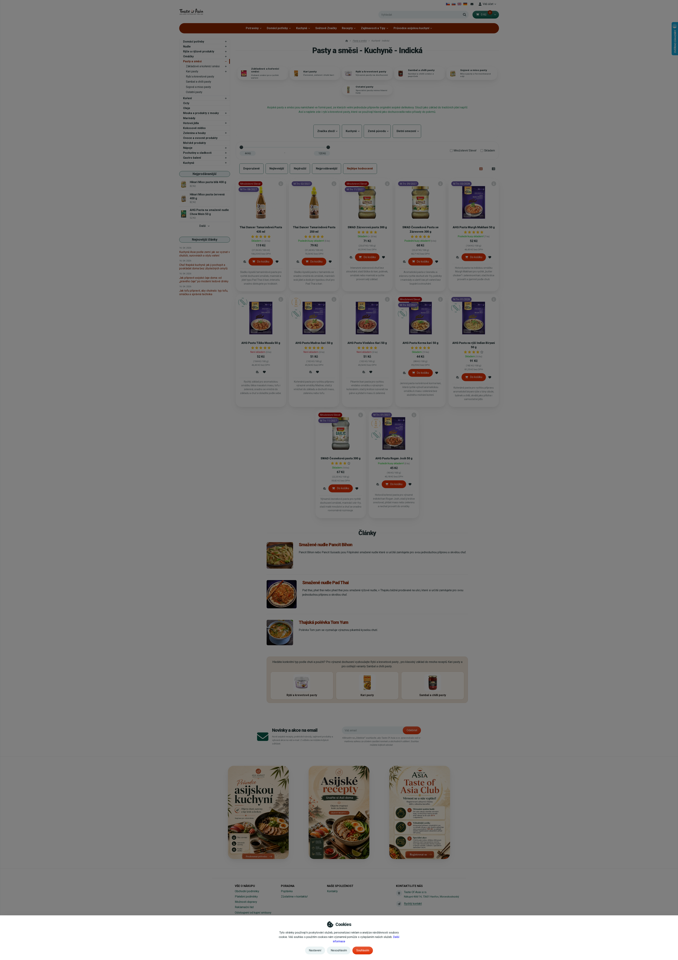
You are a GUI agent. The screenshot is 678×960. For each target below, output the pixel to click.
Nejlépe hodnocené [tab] (360, 168)
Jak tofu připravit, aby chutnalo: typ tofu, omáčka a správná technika (203, 292)
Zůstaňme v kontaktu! (294, 896)
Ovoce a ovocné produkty (200, 138)
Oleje (186, 108)
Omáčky (188, 56)
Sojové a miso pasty (198, 87)
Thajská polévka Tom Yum (323, 622)
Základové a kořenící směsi (203, 66)
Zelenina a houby (194, 133)
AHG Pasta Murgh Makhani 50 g (474, 227)
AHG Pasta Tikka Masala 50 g (260, 343)
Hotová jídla (191, 123)
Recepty (347, 28)
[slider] (241, 147)
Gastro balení (192, 157)
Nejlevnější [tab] (276, 168)
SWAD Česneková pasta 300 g (341, 458)
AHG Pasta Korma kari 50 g (420, 343)
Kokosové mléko (194, 128)
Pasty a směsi (192, 61)
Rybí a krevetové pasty (200, 76)
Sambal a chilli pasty (198, 81)
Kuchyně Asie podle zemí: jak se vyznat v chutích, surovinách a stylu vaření (204, 253)
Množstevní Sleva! (465, 150)
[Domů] (191, 11)
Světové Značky (326, 28)
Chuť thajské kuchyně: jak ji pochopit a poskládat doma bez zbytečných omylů (203, 266)
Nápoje (187, 148)
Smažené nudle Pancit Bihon (325, 544)
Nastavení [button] (315, 950)
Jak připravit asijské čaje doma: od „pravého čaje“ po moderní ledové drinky (203, 279)
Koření (187, 98)
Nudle (187, 46)
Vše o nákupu (245, 886)
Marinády (189, 118)
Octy (186, 103)
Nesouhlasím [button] (339, 950)
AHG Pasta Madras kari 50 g (314, 343)
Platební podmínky (246, 896)
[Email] (472, 4)
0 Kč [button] (486, 14)
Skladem (489, 150)
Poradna (288, 886)
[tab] (481, 169)
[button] (495, 15)
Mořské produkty (194, 143)
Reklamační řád (244, 907)
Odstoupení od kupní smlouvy (253, 912)
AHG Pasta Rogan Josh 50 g (393, 458)
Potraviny (252, 28)
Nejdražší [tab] (300, 168)
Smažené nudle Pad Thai (325, 582)
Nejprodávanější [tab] (326, 168)
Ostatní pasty (194, 92)
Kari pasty (192, 71)
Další (202, 226)
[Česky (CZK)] (448, 4)
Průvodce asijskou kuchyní (411, 28)
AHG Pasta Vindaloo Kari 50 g (367, 343)
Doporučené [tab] (251, 168)
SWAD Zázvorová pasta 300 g (367, 227)
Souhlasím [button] (362, 950)
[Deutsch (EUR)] (465, 4)
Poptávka (287, 891)
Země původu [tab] (377, 131)
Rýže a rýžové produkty (198, 51)
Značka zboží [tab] (326, 131)
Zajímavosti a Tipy (373, 28)
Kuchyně (301, 28)
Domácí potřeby (277, 28)
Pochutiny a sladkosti (197, 152)
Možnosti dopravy (246, 902)
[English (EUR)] (459, 4)
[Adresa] (399, 893)
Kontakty (332, 891)
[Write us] (399, 904)
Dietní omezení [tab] (407, 131)
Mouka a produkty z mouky (201, 113)
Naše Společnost (340, 886)
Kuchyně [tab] (352, 131)
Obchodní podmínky (247, 891)
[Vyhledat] (464, 15)
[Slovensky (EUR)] (454, 4)
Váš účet (488, 4)
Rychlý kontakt (413, 903)
